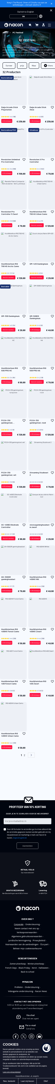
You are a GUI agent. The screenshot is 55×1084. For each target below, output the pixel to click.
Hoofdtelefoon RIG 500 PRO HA (38, 369)
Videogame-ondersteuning (20, 991)
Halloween (44, 967)
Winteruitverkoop (36, 963)
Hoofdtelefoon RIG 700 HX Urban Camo (38, 213)
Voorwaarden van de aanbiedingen (21, 944)
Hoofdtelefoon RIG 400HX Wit (38, 578)
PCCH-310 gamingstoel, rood (38, 421)
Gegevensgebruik (20, 838)
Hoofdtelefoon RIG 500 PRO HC (9, 369)
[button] (24, 107)
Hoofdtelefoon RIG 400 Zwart (38, 682)
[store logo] (13, 25)
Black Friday (24, 967)
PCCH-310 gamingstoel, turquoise (7, 421)
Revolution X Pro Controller (37, 160)
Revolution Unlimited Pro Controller (10, 160)
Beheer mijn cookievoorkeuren (27, 948)
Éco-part (44, 944)
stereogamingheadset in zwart (40, 526)
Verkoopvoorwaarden (27, 932)
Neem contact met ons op (27, 928)
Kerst (34, 967)
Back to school (27, 971)
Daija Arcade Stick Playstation (9, 108)
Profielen (19, 987)
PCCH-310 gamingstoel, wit (8, 473)
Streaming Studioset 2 (39, 473)
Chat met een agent (30, 1018)
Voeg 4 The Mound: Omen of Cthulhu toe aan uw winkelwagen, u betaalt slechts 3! (27, 3)
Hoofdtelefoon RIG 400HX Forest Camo (10, 630)
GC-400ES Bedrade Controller (10, 526)
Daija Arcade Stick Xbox (38, 108)
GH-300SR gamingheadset (8, 578)
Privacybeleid (39, 940)
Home (6, 32)
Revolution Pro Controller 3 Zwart (9, 213)
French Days (11, 967)
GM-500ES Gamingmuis (35, 317)
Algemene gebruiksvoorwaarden (27, 936)
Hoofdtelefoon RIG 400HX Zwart (38, 630)
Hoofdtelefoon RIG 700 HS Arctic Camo (10, 265)
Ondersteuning (32, 924)
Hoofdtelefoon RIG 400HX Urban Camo (10, 734)
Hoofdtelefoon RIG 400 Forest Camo (9, 682)
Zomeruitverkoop (18, 963)
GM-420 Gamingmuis (39, 264)
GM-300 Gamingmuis (10, 316)
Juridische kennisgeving (19, 940)
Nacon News (41, 991)
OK (23, 16)
